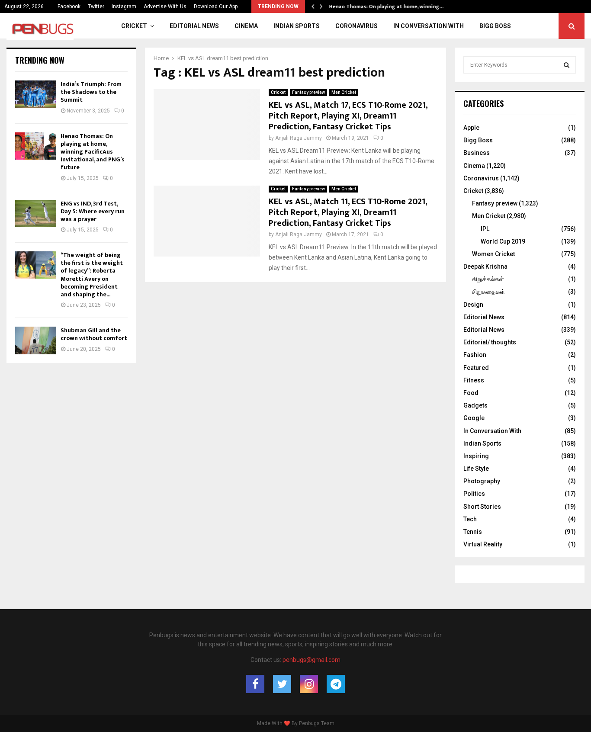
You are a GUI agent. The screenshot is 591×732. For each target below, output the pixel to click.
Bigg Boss (495, 25)
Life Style (476, 468)
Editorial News (194, 25)
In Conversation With (428, 25)
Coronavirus (356, 25)
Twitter (96, 6)
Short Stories (482, 506)
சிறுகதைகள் (488, 291)
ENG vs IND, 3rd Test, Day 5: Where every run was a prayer (93, 211)
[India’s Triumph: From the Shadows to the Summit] (35, 94)
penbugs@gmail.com (311, 659)
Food (471, 392)
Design (473, 304)
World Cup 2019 (503, 241)
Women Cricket (493, 253)
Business (476, 152)
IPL (485, 228)
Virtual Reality (482, 544)
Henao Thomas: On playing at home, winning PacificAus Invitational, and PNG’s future (93, 152)
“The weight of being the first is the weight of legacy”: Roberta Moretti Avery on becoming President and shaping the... (92, 274)
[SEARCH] (566, 65)
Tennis (472, 531)
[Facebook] (255, 684)
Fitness (473, 380)
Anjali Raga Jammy (298, 138)
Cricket (134, 25)
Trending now (39, 60)
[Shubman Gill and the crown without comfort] (35, 340)
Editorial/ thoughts (489, 342)
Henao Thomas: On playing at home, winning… (392, 6)
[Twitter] (282, 684)
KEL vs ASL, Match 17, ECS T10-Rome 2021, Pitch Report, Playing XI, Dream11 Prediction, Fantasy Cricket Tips (348, 116)
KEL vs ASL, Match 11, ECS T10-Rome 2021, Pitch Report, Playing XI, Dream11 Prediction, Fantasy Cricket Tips (348, 212)
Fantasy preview (308, 92)
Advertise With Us (165, 6)
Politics (474, 493)
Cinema (246, 25)
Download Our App (216, 6)
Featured (476, 367)
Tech (470, 519)
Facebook (69, 6)
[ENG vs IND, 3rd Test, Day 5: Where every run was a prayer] (35, 213)
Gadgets (475, 405)
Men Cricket (343, 92)
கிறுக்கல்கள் (488, 279)
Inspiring (476, 456)
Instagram (124, 6)
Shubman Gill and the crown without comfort (94, 334)
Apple (471, 127)
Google (474, 417)
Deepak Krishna (485, 266)
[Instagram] (309, 684)
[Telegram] (336, 684)
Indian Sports (296, 25)
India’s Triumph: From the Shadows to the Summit (91, 92)
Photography (481, 481)
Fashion (474, 354)
